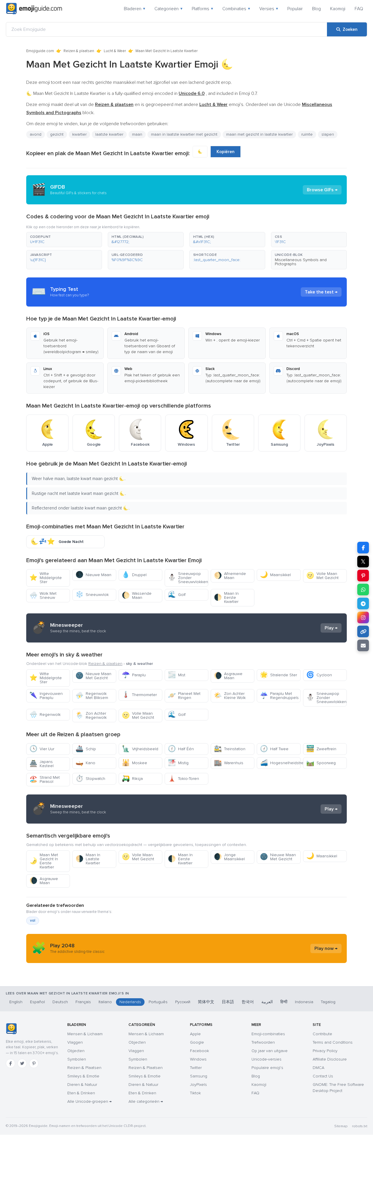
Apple (195, 1033)
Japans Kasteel (41, 763)
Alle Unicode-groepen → (89, 1101)
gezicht (57, 134)
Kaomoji (337, 8)
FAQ (359, 8)
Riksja (132, 779)
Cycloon (319, 675)
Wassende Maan (137, 595)
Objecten (76, 1050)
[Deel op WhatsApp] (363, 589)
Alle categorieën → (146, 1101)
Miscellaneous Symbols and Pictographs (301, 261)
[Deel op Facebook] (363, 547)
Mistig (178, 763)
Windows (198, 1059)
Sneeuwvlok (92, 595)
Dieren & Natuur (82, 1084)
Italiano (105, 1001)
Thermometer (139, 695)
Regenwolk (45, 714)
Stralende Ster (278, 675)
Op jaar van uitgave (269, 1050)
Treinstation (229, 749)
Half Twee (274, 749)
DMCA (318, 1067)
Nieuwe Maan (93, 575)
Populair (295, 8)
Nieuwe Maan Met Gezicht (93, 675)
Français (83, 1001)
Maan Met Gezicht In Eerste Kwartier (43, 861)
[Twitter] (22, 1063)
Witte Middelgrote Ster (45, 577)
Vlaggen (75, 1042)
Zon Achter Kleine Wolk (230, 695)
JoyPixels (198, 1084)
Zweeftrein (321, 749)
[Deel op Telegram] (363, 603)
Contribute (322, 1033)
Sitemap (340, 1126)
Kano (85, 763)
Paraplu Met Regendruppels (279, 695)
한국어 (248, 1001)
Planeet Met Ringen (184, 695)
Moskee (134, 763)
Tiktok (195, 1093)
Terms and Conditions (333, 1042)
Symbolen (76, 1059)
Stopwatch (90, 779)
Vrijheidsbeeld (140, 749)
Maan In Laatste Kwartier (87, 858)
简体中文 (206, 1001)
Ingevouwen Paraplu (46, 695)
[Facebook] (10, 1063)
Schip (85, 749)
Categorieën (168, 8)
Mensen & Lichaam (85, 1033)
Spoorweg (321, 763)
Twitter (196, 1067)
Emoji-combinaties (268, 1033)
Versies (268, 8)
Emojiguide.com (40, 51)
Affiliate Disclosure (330, 1059)
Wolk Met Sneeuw (43, 595)
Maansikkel (275, 575)
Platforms (202, 8)
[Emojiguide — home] (34, 9)
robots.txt (359, 1126)
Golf (177, 595)
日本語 (228, 1001)
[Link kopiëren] (363, 631)
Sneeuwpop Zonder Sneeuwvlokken (188, 577)
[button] (64, 239)
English (15, 1001)
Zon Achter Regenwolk (91, 715)
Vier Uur (41, 749)
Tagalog (328, 1001)
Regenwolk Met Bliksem (91, 695)
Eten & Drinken (81, 1093)
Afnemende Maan (230, 575)
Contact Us (323, 1076)
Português (158, 1001)
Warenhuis (228, 763)
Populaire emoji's (267, 1067)
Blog (316, 8)
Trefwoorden (263, 1042)
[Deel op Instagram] (363, 617)
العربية (267, 1001)
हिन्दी (283, 1001)
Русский (182, 1001)
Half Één (181, 749)
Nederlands (130, 1001)
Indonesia (304, 1001)
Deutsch (60, 1001)
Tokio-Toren (183, 779)
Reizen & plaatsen (79, 51)
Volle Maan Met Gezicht (322, 575)
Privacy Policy (325, 1050)
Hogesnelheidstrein (280, 763)
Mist (176, 675)
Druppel (134, 575)
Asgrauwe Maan (228, 675)
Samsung (198, 1076)
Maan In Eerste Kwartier (226, 597)
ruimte (307, 134)
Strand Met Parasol (44, 779)
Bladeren (134, 8)
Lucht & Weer (115, 51)
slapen (327, 134)
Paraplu (134, 675)
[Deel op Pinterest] (363, 575)
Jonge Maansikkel (229, 856)
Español (37, 1001)
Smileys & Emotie (83, 1076)
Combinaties (236, 8)
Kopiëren (226, 151)
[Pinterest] (33, 1063)
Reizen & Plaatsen (84, 1067)
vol (32, 920)
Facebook (199, 1050)
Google (197, 1042)
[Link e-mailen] (363, 645)
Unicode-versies (266, 1059)
